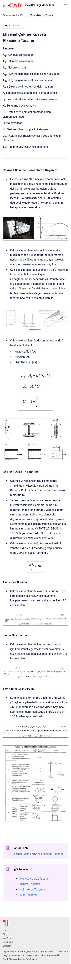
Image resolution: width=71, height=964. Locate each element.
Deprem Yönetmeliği (13, 15)
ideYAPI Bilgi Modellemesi (41, 5)
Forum (6, 930)
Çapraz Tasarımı (30, 884)
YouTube (7, 938)
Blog (5, 934)
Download (8, 942)
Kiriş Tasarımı (28, 895)
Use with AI (13, 25)
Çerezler (7, 945)
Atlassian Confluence (26, 959)
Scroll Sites (8, 959)
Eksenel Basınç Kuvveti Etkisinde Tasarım (38, 854)
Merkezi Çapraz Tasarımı (42, 15)
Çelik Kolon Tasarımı (32, 889)
